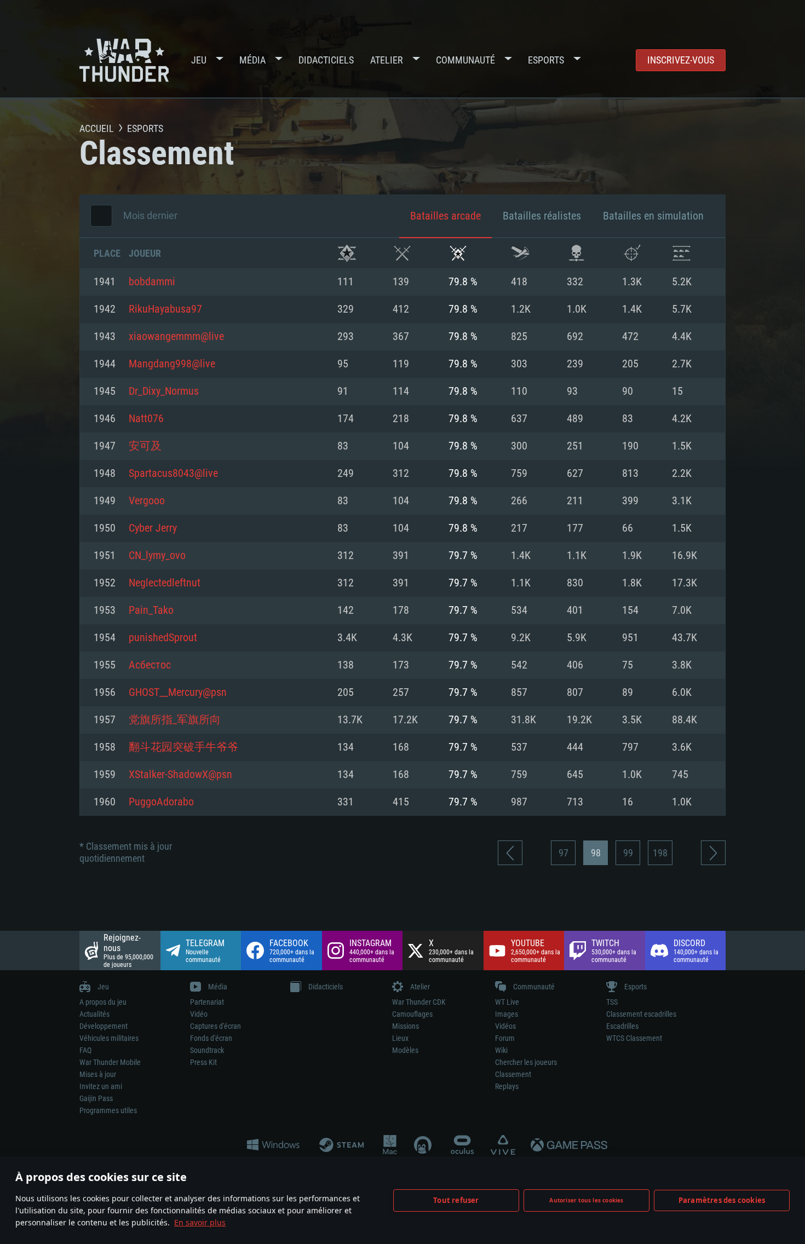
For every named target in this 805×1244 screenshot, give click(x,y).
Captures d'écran (215, 1026)
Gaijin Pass (96, 1098)
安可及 (145, 446)
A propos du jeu (103, 1002)
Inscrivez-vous (680, 60)
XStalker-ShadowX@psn (180, 774)
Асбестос (150, 665)
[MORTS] (576, 253)
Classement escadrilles (641, 1014)
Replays (507, 1086)
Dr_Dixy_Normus (164, 391)
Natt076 (146, 418)
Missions (405, 1026)
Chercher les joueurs (526, 1062)
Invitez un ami (100, 1086)
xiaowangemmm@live (176, 336)
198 (660, 853)
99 (628, 853)
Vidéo (199, 1014)
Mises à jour (97, 1074)
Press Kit (203, 1062)
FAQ (85, 1050)
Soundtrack (207, 1050)
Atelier (386, 60)
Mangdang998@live (172, 364)
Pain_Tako (151, 610)
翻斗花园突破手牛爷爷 (183, 747)
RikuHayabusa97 (165, 309)
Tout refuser (456, 1200)
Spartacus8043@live (173, 473)
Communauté (465, 60)
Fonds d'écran (211, 1038)
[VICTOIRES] (347, 253)
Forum (505, 1038)
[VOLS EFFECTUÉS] (520, 253)
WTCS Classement (634, 1038)
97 (563, 853)
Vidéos (505, 1026)
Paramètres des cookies (722, 1200)
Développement (103, 1026)
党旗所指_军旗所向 (175, 720)
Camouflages (412, 1014)
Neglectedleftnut (164, 583)
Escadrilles (622, 1026)
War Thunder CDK (419, 1002)
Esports (546, 60)
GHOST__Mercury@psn (178, 692)
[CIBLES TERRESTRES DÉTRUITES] (681, 253)
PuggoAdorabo (161, 802)
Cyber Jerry (153, 528)
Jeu (198, 60)
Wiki (501, 1050)
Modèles (405, 1050)
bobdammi (152, 282)
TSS (612, 1002)
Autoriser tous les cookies (586, 1200)
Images (506, 1014)
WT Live (507, 1002)
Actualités (94, 1014)
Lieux (400, 1038)
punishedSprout (163, 637)
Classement (513, 1074)
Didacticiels (326, 60)
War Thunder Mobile (110, 1062)
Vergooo (147, 501)
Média (252, 60)
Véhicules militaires (109, 1038)
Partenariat (207, 1002)
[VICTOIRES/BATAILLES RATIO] (458, 253)
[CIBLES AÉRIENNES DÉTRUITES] (631, 253)
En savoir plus (200, 1222)
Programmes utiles (108, 1110)
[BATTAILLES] (402, 253)
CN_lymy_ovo (157, 555)
